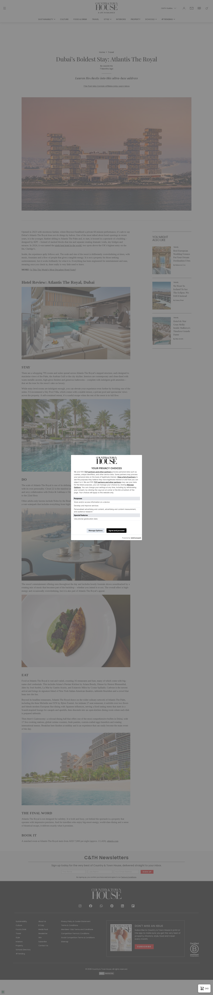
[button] (204, 988)
